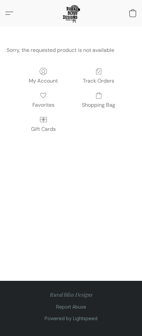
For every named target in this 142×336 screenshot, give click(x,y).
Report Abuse (71, 307)
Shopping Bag (98, 104)
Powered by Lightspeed (71, 318)
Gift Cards (43, 129)
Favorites (43, 104)
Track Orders (98, 80)
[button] (71, 13)
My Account (43, 80)
